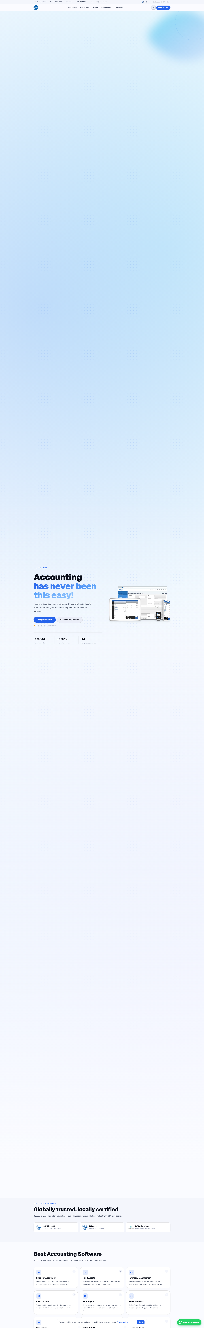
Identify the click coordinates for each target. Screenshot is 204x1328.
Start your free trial (44, 620)
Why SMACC (85, 7)
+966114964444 (80, 2)
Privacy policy (122, 1322)
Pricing (95, 7)
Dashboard (156, 2)
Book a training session (69, 620)
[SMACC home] (36, 7)
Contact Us (119, 7)
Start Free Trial (163, 8)
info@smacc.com (101, 2)
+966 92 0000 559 (55, 2)
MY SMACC (166, 2)
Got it (141, 1322)
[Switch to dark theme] (153, 7)
